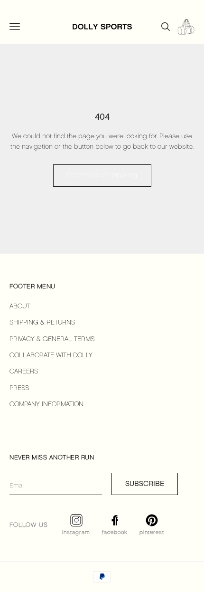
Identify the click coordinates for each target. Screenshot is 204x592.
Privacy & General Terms (51, 339)
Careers (23, 372)
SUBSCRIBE (144, 483)
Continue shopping (102, 175)
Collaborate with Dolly (51, 356)
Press (19, 388)
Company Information (46, 404)
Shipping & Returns (42, 323)
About (19, 307)
